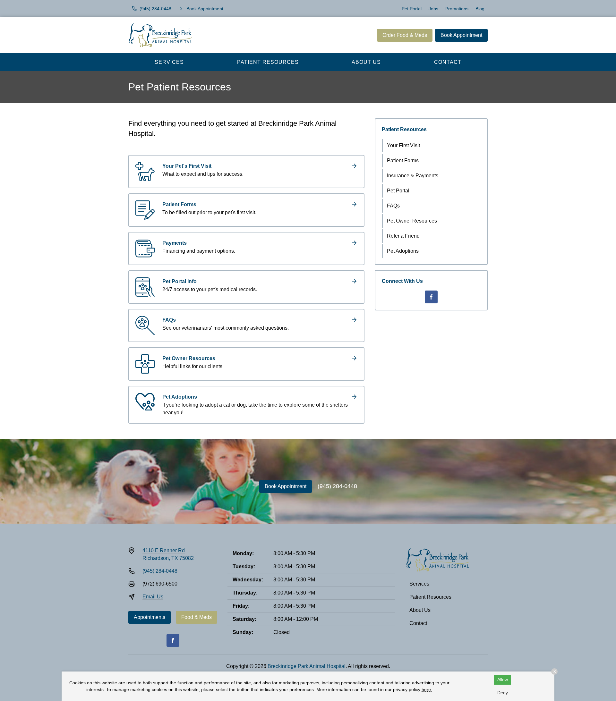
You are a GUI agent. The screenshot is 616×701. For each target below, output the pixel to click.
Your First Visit (403, 145)
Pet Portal (412, 8)
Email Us (152, 596)
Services (169, 62)
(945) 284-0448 (337, 486)
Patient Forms (403, 160)
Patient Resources (268, 62)
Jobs (433, 8)
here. (427, 689)
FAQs (393, 205)
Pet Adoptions (403, 251)
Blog (479, 8)
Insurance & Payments (412, 175)
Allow (502, 679)
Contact (447, 62)
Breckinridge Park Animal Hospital (307, 666)
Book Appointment (461, 35)
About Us (366, 62)
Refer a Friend (403, 236)
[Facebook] (431, 297)
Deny (502, 692)
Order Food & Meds (404, 35)
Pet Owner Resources (412, 221)
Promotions (456, 8)
